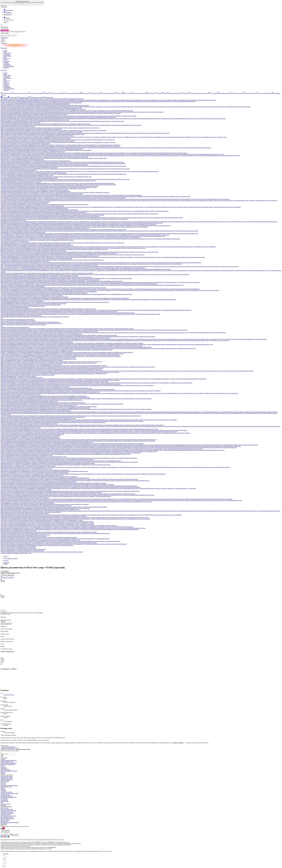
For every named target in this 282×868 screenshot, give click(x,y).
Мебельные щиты (40, 160)
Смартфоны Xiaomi (41, 336)
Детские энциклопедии (51, 311)
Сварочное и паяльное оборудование (10, 186)
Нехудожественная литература (8, 310)
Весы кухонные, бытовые (15, 105)
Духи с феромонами (25, 304)
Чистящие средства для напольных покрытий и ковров (160, 371)
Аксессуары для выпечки (49, 141)
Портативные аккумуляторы (28, 343)
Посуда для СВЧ (42, 138)
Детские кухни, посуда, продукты (243, 221)
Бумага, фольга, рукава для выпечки (65, 141)
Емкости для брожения (88, 147)
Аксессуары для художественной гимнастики (81, 257)
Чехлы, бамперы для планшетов (64, 337)
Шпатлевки (28, 158)
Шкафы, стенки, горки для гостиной (50, 356)
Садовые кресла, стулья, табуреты (84, 355)
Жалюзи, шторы (5, 368)
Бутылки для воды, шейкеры (43, 258)
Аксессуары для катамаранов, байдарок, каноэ (211, 266)
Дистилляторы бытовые (205, 147)
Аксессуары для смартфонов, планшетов (11, 339)
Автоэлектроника (5, 215)
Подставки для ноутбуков (27, 117)
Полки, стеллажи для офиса (115, 281)
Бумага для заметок (24, 279)
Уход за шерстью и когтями (74, 273)
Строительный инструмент (108, 93)
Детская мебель (4, 361)
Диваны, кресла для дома (20, 130)
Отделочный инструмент (7, 192)
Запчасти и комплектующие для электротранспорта (13, 322)
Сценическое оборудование (7, 294)
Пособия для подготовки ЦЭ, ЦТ (62, 312)
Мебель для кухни (5, 127)
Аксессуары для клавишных (8, 295)
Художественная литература (8, 314)
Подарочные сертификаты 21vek (9, 323)
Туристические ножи (65, 264)
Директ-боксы (36, 294)
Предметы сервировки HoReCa (139, 282)
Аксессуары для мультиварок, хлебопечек (78, 106)
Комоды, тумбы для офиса (88, 281)
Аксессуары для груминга (11, 273)
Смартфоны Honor (61, 336)
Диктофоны (60, 341)
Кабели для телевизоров (32, 113)
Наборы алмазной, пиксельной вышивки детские (122, 224)
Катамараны (29, 266)
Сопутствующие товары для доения (86, 207)
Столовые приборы (66, 139)
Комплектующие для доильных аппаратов (66, 207)
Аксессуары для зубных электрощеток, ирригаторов (132, 248)
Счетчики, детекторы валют (36, 285)
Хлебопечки (100, 101)
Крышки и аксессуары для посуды (54, 138)
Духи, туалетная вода (12, 232)
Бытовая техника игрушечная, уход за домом (223, 221)
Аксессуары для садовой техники (114, 200)
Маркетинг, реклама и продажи (18, 308)
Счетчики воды (32, 170)
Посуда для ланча (56, 146)
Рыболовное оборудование (7, 269)
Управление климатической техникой (116, 163)
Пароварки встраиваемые (209, 100)
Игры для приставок (22, 118)
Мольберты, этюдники (174, 290)
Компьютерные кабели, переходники (162, 344)
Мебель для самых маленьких (8, 225)
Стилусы (31, 344)
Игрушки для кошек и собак (68, 270)
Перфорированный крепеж (47, 166)
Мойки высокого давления (164, 196)
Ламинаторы (18, 277)
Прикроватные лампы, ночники (36, 367)
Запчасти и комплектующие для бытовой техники (13, 316)
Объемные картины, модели (56, 289)
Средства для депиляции (37, 240)
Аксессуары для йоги (17, 253)
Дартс (61, 287)
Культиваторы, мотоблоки (41, 196)
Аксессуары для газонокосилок (234, 200)
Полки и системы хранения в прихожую (36, 131)
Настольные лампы (49, 367)
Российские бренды (187, 233)
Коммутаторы (63, 345)
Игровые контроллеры (33, 118)
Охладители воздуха (45, 330)
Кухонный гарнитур (9, 126)
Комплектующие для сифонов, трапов (174, 154)
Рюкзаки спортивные (156, 262)
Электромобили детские (86, 229)
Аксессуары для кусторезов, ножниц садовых (133, 200)
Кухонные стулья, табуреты (11, 355)
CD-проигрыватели (68, 341)
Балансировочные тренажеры (98, 253)
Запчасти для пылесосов (35, 317)
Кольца (2, 298)
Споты (56, 367)
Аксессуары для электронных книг (101, 337)
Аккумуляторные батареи (62, 343)
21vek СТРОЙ (7, 53)
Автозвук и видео (5, 213)
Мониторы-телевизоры (29, 108)
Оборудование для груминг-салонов (41, 273)
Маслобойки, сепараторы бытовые (80, 105)
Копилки (8, 150)
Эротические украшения (38, 306)
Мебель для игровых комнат (77, 227)
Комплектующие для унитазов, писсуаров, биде (122, 154)
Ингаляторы (27, 246)
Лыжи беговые (23, 254)
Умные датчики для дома (60, 347)
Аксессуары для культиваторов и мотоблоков (199, 200)
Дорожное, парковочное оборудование (80, 216)
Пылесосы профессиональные (37, 184)
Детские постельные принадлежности (47, 225)
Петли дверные (42, 172)
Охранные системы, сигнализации (72, 349)
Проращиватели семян (66, 105)
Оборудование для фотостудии (8, 112)
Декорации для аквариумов (51, 274)
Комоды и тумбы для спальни (49, 359)
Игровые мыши (95, 118)
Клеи (81, 176)
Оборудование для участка (7, 197)
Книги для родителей (111, 311)
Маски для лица (70, 234)
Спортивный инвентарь (7, 257)
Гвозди (22, 166)
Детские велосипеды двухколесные (28, 229)
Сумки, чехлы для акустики (222, 340)
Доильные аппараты (51, 207)
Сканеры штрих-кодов (63, 285)
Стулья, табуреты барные (33, 127)
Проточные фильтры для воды (33, 153)
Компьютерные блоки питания (43, 116)
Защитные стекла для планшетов (180, 339)
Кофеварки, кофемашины (34, 102)
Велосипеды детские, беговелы (44, 229)
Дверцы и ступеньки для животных (270, 270)
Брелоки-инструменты (103, 264)
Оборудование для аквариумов (36, 274)
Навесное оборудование (33, 200)
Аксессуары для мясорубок (134, 106)
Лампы (115, 367)
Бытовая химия (4, 371)
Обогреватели (91, 330)
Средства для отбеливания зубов (90, 248)
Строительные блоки (28, 159)
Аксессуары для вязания (51, 291)
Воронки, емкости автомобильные (164, 217)
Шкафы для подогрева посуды (160, 100)
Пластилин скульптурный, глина (138, 290)
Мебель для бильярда (44, 261)
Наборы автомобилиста (50, 216)
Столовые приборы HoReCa (72, 282)
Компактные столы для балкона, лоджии (216, 137)
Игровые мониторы (75, 118)
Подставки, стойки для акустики (207, 340)
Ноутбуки (6, 62)
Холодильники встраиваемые (44, 100)
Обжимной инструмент (23, 190)
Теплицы (52, 199)
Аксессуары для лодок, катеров (166, 266)
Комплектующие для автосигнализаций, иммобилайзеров (32, 219)
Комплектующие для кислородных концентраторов (167, 246)
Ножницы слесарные (58, 187)
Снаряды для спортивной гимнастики (102, 257)
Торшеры (26, 367)
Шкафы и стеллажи (5, 352)
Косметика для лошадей (49, 275)
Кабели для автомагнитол (152, 213)
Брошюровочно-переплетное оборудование (33, 277)
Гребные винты (113, 266)
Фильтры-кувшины (78, 149)
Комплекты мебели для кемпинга (19, 265)
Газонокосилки (31, 196)
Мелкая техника (5, 105)
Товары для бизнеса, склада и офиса (199, 93)
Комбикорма (98, 207)
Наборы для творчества (49, 224)
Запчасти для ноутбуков (28, 319)
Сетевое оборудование (6, 345)
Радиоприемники (36, 340)
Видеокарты (33, 116)
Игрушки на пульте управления (20, 221)
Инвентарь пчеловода (62, 208)
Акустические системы (69, 340)
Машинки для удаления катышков (115, 328)
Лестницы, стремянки (17, 204)
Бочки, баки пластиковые (182, 199)
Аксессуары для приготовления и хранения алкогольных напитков (139, 147)
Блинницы (134, 101)
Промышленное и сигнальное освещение (18, 180)
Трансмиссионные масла (27, 212)
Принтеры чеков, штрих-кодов (50, 285)
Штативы (119, 110)
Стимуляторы (73, 302)
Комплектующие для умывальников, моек (99, 154)
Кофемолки (52, 102)
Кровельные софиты (58, 162)
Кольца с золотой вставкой (100, 298)
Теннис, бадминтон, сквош (7, 260)
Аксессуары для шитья (86, 291)
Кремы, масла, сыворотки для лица (16, 234)
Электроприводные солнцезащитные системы (91, 368)
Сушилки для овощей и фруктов (30, 105)
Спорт (165, 93)
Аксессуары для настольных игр (87, 287)
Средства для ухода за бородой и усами (97, 236)
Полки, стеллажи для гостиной (67, 356)
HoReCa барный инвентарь (7, 283)
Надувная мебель (64, 134)
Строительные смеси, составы (62, 158)
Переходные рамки (29, 213)
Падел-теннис (100, 260)
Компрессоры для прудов (79, 197)
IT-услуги (26, 327)
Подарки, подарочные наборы (12, 151)
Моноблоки (25, 114)
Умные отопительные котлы (126, 348)
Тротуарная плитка (39, 159)
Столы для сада (81, 134)
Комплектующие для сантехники (9, 154)
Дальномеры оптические (48, 293)
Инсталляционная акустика (136, 340)
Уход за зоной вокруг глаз (48, 234)
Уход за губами (106, 234)
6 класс (35, 312)
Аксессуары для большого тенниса (84, 260)
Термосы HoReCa (144, 283)
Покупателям (7, 14)
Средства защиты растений (46, 205)
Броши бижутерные (82, 233)
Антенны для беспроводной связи (133, 345)
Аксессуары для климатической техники (71, 334)
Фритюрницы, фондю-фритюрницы (174, 101)
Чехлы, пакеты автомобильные (19, 217)
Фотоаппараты (14, 110)
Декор (2, 369)
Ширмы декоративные (96, 369)
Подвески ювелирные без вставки (96, 299)
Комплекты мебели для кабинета (99, 365)
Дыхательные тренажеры (36, 246)
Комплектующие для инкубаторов (37, 207)
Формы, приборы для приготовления (82, 145)
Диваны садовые (78, 121)
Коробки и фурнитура (6, 172)
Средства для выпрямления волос (113, 237)
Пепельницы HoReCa (134, 283)
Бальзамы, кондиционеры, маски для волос (30, 236)
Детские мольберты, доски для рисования (145, 224)
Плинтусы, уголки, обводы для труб (39, 171)
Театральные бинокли (36, 293)
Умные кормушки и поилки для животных (173, 348)
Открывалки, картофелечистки (52, 105)
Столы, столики (14, 127)
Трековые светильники (56, 180)
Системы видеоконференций (51, 278)
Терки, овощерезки (29, 145)
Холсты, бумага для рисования (116, 290)
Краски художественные (75, 290)
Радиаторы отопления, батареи (70, 163)
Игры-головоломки (38, 287)
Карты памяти (35, 110)
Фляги (95, 264)
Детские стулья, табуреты (61, 355)
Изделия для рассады (58, 205)
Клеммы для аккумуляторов (102, 211)
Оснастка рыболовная (82, 267)
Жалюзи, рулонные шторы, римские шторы (19, 368)
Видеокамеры (21, 110)
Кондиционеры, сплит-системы (32, 330)
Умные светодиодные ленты (109, 347)
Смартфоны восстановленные (20, 336)
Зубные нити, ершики (60, 248)
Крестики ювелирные (20, 299)
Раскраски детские (39, 224)
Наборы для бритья (49, 151)
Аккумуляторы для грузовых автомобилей (55, 211)
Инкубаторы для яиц (23, 207)
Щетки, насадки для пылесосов (43, 332)
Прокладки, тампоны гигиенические (18, 250)
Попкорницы (192, 101)
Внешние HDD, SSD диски (29, 120)
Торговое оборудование (155, 285)
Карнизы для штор (43, 368)
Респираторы (49, 249)
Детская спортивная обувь (151, 230)
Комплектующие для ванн (61, 154)
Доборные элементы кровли (70, 162)
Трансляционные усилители (150, 340)
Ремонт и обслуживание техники (9, 324)
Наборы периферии (38, 344)
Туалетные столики (49, 125)
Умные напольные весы (190, 348)
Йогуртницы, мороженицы (120, 101)
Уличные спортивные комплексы (53, 256)
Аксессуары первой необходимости (93, 217)
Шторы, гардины (34, 368)
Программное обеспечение (109, 117)
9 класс (46, 312)
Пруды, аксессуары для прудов (42, 197)
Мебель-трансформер (6, 129)
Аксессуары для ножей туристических (80, 264)
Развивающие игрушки (157, 221)
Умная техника (4, 348)
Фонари (123, 264)
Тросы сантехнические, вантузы (15, 156)
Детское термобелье (113, 230)
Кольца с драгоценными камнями (85, 298)
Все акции (4, 48)
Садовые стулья (25, 134)
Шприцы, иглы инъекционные (81, 252)
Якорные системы (121, 266)
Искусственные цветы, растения (48, 369)
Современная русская (133, 314)
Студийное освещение (42, 112)
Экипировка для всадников (23, 275)
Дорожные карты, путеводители (150, 264)
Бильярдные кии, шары (20, 261)
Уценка (5, 50)
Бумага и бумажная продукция (8, 279)
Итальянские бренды (126, 233)
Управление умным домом (17, 347)
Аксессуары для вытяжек (24, 335)
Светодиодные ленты (208, 118)
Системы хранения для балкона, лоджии (116, 137)
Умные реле (119, 347)
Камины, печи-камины (31, 163)
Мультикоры (30, 294)
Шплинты (110, 166)
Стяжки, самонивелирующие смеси (46, 158)
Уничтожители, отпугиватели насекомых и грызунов (102, 199)
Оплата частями (9, 10)
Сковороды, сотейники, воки (18, 138)
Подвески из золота (110, 299)
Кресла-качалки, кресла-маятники (98, 130)
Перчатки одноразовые (67, 249)
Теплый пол (81, 163)
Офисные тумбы (86, 365)
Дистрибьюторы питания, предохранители (115, 213)
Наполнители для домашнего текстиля (106, 372)
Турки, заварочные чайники (8, 149)
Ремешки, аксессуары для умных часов (63, 109)
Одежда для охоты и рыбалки (86, 242)
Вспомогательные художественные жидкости (157, 290)
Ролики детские (76, 229)
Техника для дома (5, 331)
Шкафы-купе (24, 352)
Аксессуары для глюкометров (208, 246)
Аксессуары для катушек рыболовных (135, 267)
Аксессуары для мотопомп (114, 195)
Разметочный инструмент (7, 191)
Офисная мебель (5, 281)
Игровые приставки (12, 118)
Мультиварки (37, 101)
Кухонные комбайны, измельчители (33, 104)
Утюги (46, 328)
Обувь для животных (189, 270)
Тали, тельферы (36, 183)
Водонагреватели (13, 153)
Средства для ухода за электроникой (101, 113)
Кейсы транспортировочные (125, 294)
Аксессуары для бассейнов (30, 203)
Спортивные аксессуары (7, 258)
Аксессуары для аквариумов (133, 274)
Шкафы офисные (61, 365)
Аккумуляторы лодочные (103, 266)
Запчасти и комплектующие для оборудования (113, 197)
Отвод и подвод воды (43, 155)
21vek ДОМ (6, 54)
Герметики (22, 176)
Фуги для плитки (65, 171)
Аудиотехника (4, 340)
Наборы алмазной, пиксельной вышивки (27, 289)
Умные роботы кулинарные (59, 348)
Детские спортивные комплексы (61, 227)
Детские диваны (70, 121)
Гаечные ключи (35, 187)
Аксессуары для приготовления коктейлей (52, 142)
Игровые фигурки (264, 221)
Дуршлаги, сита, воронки (66, 145)
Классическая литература (33, 314)
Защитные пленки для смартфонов (102, 339)
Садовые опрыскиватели (27, 199)
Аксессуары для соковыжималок (226, 106)
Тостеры (58, 101)
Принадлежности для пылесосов (27, 332)
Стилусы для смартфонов (117, 339)
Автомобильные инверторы (45, 215)
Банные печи (50, 163)
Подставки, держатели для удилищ (97, 267)
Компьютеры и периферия (36, 93)
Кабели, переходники (115, 113)
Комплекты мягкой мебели (89, 121)
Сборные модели (158, 223)
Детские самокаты (57, 229)
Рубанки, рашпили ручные (79, 188)
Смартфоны (6, 63)
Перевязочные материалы (48, 252)
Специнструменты (63, 190)
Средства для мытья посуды (124, 371)
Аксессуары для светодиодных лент (87, 180)
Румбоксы (57, 224)
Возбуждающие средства (36, 304)
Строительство (85, 93)
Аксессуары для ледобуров (80, 269)
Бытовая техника (6, 93)
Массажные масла (15, 304)
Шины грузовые (31, 209)
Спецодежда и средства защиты (9, 193)
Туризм (2, 262)
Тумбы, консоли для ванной (17, 357)
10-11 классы (51, 312)
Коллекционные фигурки (184, 118)
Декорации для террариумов (182, 274)
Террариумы (82, 274)
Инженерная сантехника (7, 155)
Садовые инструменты (6, 204)
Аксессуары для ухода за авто (148, 217)
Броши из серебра (35, 300)
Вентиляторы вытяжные (160, 330)
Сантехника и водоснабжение (72, 93)
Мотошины (51, 209)
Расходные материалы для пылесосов (78, 332)
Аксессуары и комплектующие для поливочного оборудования (149, 199)
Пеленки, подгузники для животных (121, 270)
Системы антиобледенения (100, 163)
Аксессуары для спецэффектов (110, 294)
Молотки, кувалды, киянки (51, 188)
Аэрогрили (19, 101)
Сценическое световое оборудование (49, 294)
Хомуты (80, 166)
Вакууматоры (41, 105)
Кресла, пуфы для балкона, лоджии (197, 137)
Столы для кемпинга (48, 265)
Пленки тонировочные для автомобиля (74, 217)
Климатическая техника (7, 330)
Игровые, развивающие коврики (171, 221)
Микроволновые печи (28, 101)
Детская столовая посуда (108, 139)
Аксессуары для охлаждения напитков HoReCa (81, 283)
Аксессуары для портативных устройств (11, 343)
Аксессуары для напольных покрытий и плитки (13, 171)
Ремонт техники (28, 324)
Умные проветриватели (139, 348)
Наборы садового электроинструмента (180, 196)
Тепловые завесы (99, 330)
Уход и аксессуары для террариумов (166, 274)
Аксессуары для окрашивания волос (131, 237)
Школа (5, 52)
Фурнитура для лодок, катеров (134, 266)
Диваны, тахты (12, 121)
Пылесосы (6, 67)
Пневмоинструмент (111, 184)
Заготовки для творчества (110, 289)
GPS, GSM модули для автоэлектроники (57, 219)
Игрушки (3, 221)
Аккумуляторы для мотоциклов (74, 211)
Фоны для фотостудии (30, 112)
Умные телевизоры (25, 348)
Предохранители (100, 168)
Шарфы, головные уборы (39, 242)
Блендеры (21, 104)
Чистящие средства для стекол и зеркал (72, 371)
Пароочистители (51, 331)
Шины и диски (4, 209)
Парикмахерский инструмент (114, 236)
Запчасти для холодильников (49, 316)
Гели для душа (14, 238)
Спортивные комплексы (28, 256)
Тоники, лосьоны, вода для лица (33, 234)
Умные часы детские (33, 109)
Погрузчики (111, 183)
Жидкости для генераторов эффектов (93, 294)
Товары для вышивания (12, 291)
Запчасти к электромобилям (119, 229)
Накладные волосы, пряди (159, 236)
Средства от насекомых (206, 371)
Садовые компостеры (83, 199)
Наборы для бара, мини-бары (90, 142)
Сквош (95, 260)
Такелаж (42, 183)
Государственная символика (8, 315)
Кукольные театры (128, 221)
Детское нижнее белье (59, 230)
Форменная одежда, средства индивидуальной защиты (14, 249)
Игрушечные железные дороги (106, 221)
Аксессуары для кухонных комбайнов (118, 106)
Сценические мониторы (20, 294)
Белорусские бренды (168, 233)
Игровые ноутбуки (43, 118)
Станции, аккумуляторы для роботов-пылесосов (99, 332)
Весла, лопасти (62, 266)
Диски (46, 209)
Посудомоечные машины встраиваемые (61, 100)
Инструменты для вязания (38, 291)
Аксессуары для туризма (115, 264)
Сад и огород (4, 199)
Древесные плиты (57, 160)
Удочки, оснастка (5, 267)
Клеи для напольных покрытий (49, 176)
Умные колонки (47, 341)
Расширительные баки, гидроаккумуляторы (176, 153)
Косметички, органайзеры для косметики (23, 245)
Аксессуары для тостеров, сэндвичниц (99, 106)
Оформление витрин (178, 285)
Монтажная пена (29, 176)
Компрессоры (18, 184)
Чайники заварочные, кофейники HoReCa (120, 282)
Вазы (57, 369)
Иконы (89, 150)
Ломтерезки (67, 104)
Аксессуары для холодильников (54, 335)
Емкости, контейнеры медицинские (64, 252)
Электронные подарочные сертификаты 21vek (50, 323)
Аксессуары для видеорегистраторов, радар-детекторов (81, 219)
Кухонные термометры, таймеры (52, 145)
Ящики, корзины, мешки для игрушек (121, 227)
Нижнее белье (8, 242)
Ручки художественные (45, 290)
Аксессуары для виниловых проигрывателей (106, 340)
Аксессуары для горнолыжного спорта (100, 254)
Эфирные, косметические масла (26, 232)
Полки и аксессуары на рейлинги (69, 146)
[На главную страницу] (5, 31)
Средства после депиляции (50, 240)
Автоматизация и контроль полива (124, 199)
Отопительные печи (42, 163)
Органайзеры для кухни (33, 146)
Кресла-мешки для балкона (43, 137)
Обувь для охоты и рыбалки (24, 244)
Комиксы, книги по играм (63, 311)
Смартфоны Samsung (51, 336)
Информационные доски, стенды (103, 278)
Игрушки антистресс (10, 223)
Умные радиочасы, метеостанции (153, 348)
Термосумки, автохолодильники (43, 264)
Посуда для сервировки (85, 139)
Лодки (12, 266)
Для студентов (74, 312)
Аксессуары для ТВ (69, 113)
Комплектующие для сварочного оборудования (71, 186)
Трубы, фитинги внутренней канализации (44, 156)
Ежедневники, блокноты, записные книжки (40, 279)
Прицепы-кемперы (196, 262)
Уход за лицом (4, 234)
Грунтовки (86, 158)
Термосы (20, 264)
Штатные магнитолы (140, 213)
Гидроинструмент (103, 183)
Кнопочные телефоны (138, 336)
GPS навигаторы (33, 215)
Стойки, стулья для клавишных (39, 295)
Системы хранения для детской (104, 227)
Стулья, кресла (60, 130)
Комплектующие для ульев (28, 208)
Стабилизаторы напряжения (77, 344)
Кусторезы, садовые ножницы (55, 196)
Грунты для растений (34, 205)
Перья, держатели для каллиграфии (60, 290)
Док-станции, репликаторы (191, 344)
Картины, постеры (15, 150)
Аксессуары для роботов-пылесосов (60, 332)
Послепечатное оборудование (8, 277)
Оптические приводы (97, 116)
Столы (2, 125)
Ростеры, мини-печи (108, 101)
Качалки (86, 227)
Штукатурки (34, 158)
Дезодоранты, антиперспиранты (86, 238)
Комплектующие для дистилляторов (165, 147)
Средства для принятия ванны (133, 238)
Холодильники (7, 65)
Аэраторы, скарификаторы (104, 196)
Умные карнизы (135, 347)
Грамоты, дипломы (94, 279)
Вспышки (46, 110)
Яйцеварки (186, 101)
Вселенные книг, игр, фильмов (160, 310)
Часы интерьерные (35, 369)
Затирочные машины (94, 183)
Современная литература (21, 314)
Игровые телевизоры (85, 118)
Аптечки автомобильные (38, 216)
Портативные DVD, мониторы (81, 213)
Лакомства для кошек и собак (36, 270)
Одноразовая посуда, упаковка (95, 146)
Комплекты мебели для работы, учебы (50, 281)
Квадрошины (57, 209)
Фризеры (129, 101)
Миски (118, 145)
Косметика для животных (87, 273)
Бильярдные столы (9, 261)
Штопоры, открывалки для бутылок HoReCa (41, 283)
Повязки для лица (56, 249)
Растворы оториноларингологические (133, 246)
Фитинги (208, 155)
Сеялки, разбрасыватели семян (132, 196)
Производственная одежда (64, 193)
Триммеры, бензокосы (14, 196)
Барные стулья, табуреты (24, 355)
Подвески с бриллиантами (152, 299)
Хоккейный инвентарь (61, 254)
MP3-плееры (54, 341)
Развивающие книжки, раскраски (37, 311)
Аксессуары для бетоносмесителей (48, 195)
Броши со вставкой (9, 300)
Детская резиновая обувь (164, 230)
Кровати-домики (119, 353)
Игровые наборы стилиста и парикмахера (52, 223)
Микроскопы (19, 293)
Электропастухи (174, 207)
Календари (77, 279)
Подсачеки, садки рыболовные (61, 269)
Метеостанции (170, 330)
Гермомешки (69, 258)
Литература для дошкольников (98, 311)
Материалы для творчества (123, 289)
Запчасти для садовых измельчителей (40, 201)
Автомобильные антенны (66, 215)
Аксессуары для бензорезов (33, 195)
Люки (2, 182)
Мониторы (21, 108)
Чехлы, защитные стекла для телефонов (55, 339)
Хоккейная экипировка (73, 254)
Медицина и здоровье (57, 310)
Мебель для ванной (5, 357)
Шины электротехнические (45, 168)
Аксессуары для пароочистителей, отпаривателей (195, 332)
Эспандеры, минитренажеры (51, 253)
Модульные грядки (73, 199)
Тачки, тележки (27, 204)
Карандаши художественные (32, 290)
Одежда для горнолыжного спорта (118, 254)
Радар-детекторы (56, 215)
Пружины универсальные (119, 166)
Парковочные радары (78, 215)
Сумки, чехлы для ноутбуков (77, 117)
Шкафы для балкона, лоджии (88, 137)
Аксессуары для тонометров (194, 246)
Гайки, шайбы (57, 166)
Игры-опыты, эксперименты (121, 223)
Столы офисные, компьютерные (29, 281)
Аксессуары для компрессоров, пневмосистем (70, 184)
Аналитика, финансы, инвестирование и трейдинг (52, 308)
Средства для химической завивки (96, 237)
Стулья (2, 355)
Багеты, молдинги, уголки (46, 175)
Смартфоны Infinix (90, 336)
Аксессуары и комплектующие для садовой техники (14, 200)
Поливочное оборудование (14, 199)
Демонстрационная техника (8, 278)
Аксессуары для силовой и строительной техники (13, 195)
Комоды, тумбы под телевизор (19, 360)
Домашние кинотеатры (58, 340)
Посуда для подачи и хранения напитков (51, 139)
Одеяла (21, 372)
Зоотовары (186, 93)
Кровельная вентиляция (118, 162)
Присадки (48, 212)
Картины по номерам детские (102, 224)
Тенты (163, 262)
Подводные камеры (31, 269)
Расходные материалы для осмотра (133, 252)
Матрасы (12, 353)
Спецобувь (80, 193)
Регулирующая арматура (140, 155)
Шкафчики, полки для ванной (46, 357)
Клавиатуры (26, 344)
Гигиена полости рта (6, 248)
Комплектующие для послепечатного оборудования (79, 277)
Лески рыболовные (40, 267)
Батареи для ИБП (66, 344)
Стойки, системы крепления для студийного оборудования (148, 112)
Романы (150, 314)
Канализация (4, 156)
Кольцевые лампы (20, 112)
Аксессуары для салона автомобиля (123, 217)
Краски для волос (23, 237)
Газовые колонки (21, 163)
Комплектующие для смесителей (192, 154)
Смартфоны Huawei (71, 336)
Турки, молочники (46, 149)
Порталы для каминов (148, 330)
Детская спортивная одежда (101, 230)
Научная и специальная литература (111, 310)
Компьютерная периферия (7, 344)
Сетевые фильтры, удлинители (104, 344)
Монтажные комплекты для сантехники (124, 155)
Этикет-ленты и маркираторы (76, 285)
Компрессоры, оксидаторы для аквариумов (68, 274)
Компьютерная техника (6, 114)
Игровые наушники (114, 118)
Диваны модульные (61, 121)
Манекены (94, 291)
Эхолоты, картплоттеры (20, 269)
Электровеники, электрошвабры (63, 331)
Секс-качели (63, 303)
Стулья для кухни (22, 127)
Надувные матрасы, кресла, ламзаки (130, 262)
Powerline (79, 345)
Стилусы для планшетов (223, 339)
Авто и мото (127, 93)
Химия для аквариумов (107, 274)
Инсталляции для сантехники (20, 155)
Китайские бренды (136, 233)
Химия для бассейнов (42, 203)
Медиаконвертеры (105, 345)
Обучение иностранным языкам (93, 312)
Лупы (29, 293)
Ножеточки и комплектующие (42, 143)
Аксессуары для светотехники (70, 180)
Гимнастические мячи (63, 253)
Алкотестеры (13, 216)
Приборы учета (4, 170)
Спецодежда (74, 193)
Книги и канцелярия (250, 93)
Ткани (117, 372)
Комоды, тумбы (4, 123)
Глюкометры (98, 246)
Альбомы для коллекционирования (185, 289)
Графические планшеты (19, 290)
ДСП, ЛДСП (32, 160)
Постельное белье (48, 372)
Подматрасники (84, 353)
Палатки (6, 262)
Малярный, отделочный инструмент (42, 192)
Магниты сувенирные (82, 150)
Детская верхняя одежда (71, 230)
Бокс (14, 257)
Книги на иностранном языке (80, 314)
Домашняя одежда (58, 242)
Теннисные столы (38, 260)
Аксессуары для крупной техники (9, 335)
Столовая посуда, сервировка (8, 139)
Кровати (17, 353)
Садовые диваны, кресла (14, 134)
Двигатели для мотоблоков (45, 200)
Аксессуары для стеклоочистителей (217, 332)
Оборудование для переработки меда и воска (46, 208)
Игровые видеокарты (65, 118)
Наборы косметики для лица (150, 234)
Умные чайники (49, 348)
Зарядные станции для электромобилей (133, 211)
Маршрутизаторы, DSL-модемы (20, 345)
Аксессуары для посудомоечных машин (72, 335)
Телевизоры (6, 61)
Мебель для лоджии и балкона (8, 137)
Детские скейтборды (67, 229)
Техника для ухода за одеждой (8, 328)
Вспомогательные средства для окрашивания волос (59, 237)
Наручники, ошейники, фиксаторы (18, 303)
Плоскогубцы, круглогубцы (36, 190)
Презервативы (102, 252)
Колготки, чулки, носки (17, 242)
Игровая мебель (5, 122)
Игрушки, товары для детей (139, 93)
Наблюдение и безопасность (8, 349)
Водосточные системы (33, 162)
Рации (27, 285)
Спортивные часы (31, 258)
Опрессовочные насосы (234, 155)
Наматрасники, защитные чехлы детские (79, 361)
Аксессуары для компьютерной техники (11, 117)
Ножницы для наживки (165, 269)
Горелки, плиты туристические (42, 262)
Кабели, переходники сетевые (117, 345)
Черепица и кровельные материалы (19, 162)
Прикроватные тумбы (21, 123)
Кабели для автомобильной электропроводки (116, 219)
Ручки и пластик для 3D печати (96, 289)
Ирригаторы (29, 248)
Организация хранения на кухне (9, 146)
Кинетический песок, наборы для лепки (85, 224)
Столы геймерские (133, 118)
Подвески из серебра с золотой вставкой (135, 299)
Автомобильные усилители (49, 213)
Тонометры (21, 246)
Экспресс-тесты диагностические (150, 252)
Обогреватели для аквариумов (93, 274)
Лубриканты (121, 252)
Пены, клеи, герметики (6, 176)
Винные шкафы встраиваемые (175, 100)
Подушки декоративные (79, 372)
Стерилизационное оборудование (89, 331)
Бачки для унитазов (139, 154)
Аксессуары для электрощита (30, 168)
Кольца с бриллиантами (71, 298)
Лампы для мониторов (220, 118)
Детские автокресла (95, 216)
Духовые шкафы (32, 100)
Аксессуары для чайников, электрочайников (62, 149)
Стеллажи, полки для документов (73, 365)
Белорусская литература (67, 314)
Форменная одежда (74, 242)
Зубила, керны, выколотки (81, 187)
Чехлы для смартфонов (71, 339)
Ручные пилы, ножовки (38, 188)
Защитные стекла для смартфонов (85, 339)
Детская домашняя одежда (34, 230)
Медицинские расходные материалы (10, 252)
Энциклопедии (172, 310)
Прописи (23, 312)
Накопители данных (6, 120)
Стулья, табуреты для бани (99, 355)
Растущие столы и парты (78, 125)
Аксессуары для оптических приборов (63, 293)
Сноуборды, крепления (84, 254)
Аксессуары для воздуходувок (218, 200)
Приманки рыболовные (51, 267)
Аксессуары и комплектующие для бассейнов (12, 203)
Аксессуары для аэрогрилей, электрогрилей (207, 106)
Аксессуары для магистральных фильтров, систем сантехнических (120, 153)
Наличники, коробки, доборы (19, 172)
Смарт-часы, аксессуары (7, 109)
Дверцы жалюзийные (101, 137)
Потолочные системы (14, 175)
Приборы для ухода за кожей (117, 234)
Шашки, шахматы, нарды (26, 287)
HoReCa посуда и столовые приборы (10, 282)
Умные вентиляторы (71, 348)
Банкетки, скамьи (66, 131)
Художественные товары (7, 290)
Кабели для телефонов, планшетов (258, 339)
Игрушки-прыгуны (207, 221)
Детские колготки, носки (47, 230)
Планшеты (20, 114)
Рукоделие (3, 291)
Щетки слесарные (92, 187)
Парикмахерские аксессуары (129, 236)
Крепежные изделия (6, 166)
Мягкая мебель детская (71, 228)
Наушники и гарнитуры (20, 341)
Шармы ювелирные (10, 299)
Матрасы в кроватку (33, 225)
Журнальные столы (59, 125)
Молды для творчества (136, 289)
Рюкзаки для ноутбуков (64, 117)
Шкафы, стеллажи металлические (17, 285)
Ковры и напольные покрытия (8, 373)
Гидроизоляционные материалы (85, 162)
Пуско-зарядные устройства (116, 211)
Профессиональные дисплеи (75, 108)
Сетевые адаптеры (72, 345)
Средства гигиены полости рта (40, 248)
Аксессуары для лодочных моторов (88, 266)
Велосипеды (7, 58)
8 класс (42, 312)
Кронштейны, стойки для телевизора (36, 360)
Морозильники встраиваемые (129, 100)
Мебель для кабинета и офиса (8, 365)
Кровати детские (52, 228)
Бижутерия (3, 233)
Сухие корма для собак (10, 270)
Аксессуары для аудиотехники (165, 340)
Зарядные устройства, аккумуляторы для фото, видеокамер (88, 110)
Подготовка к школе (106, 312)
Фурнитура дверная (51, 172)
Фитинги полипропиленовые (158, 153)
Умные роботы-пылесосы (14, 348)
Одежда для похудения (85, 253)
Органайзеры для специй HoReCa (87, 282)
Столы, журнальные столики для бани (94, 125)
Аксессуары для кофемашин (61, 106)
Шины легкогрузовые (21, 209)
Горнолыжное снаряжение (33, 254)
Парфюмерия (4, 232)
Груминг (3, 273)
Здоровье (160, 93)
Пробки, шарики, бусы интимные (31, 302)
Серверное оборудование (61, 114)
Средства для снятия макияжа (81, 234)
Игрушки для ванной (184, 221)
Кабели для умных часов (79, 109)
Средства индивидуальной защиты (25, 193)
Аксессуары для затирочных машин (99, 195)
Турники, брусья (18, 256)
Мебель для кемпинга (6, 265)
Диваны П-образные (37, 121)
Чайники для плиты (36, 149)
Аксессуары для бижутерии (114, 233)
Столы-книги (138, 125)
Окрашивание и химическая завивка (10, 237)
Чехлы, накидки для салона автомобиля (37, 217)
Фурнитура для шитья (74, 291)
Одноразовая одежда (85, 249)
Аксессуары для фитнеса (29, 253)
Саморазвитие (25, 310)
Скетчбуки (127, 290)
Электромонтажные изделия (8, 167)
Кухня (2, 126)
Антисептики (76, 249)
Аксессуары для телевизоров (8, 113)
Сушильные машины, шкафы (84, 328)
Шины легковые (12, 209)
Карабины (94, 166)
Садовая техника (5, 196)
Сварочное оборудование (25, 186)
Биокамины (115, 330)
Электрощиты (19, 168)
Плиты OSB (22, 160)
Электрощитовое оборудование (8, 168)
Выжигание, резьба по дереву (67, 224)
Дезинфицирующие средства (246, 371)
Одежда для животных (178, 270)
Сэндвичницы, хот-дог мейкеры (48, 101)
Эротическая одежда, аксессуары (24, 306)
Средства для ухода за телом (25, 238)
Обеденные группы (130, 125)
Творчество (3, 289)
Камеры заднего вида (100, 219)
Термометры (55, 246)
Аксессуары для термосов (28, 264)
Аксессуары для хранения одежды (115, 242)
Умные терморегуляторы (145, 347)
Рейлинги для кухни (83, 146)
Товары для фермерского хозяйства (9, 207)
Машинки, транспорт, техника (76, 221)
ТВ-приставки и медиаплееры (42, 108)
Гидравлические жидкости (79, 212)
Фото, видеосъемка (5, 110)
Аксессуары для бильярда (32, 261)
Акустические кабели (193, 340)
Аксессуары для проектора (80, 113)
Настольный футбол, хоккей (53, 287)
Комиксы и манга (56, 314)
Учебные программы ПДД (118, 312)
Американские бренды (157, 233)
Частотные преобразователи (111, 168)
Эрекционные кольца (103, 302)
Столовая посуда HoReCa (153, 282)
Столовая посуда (75, 139)
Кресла (2, 351)
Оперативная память (24, 116)
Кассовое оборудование (167, 285)
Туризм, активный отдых (175, 93)
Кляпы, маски (56, 303)
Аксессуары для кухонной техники (9, 106)
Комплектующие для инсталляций (219, 155)
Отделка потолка (5, 175)
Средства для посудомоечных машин (91, 335)
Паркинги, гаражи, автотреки (91, 221)
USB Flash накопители (16, 120)
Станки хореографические (147, 257)
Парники (47, 199)
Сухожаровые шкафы (148, 246)
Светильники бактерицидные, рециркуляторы (112, 246)
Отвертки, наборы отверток (46, 187)
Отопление (3, 163)
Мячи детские (142, 223)
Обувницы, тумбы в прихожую (35, 123)
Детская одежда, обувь (6, 230)
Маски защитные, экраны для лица (37, 249)
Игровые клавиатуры (104, 118)
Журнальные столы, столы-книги (81, 130)
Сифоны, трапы (85, 154)
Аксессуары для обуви (37, 244)
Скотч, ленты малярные (58, 192)
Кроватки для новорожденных (35, 353)
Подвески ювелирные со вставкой (79, 299)
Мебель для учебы (5, 364)
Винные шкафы (69, 98)
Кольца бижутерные (46, 233)
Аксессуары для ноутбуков (40, 117)
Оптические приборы (6, 293)
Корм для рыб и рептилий (21, 274)
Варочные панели (23, 100)
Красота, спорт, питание (126, 310)
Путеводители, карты (82, 310)
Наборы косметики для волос (66, 236)
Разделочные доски (39, 145)
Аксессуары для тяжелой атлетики (121, 257)
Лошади (3, 275)
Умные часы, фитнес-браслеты (45, 109)
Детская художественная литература (19, 311)
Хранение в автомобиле (108, 217)
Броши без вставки (18, 300)
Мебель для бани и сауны (7, 135)
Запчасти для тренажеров (29, 320)
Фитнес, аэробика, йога (6, 253)
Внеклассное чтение (16, 312)
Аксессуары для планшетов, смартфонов (82, 337)
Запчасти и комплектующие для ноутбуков (11, 319)
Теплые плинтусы (88, 163)
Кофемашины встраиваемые (97, 100)
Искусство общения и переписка (88, 308)
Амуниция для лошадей (11, 275)
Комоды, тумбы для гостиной (33, 356)
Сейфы (39, 281)
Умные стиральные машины (37, 348)
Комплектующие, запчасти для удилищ (116, 267)
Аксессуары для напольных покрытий (134, 171)
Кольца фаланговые (40, 298)
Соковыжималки (45, 102)
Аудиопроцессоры (130, 213)
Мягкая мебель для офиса (66, 281)
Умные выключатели (78, 347)
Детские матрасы (61, 228)
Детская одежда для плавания (125, 230)
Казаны (160, 264)
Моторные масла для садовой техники (154, 200)
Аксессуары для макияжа (7, 245)
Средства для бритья (69, 240)
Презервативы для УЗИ (112, 252)
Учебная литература (6, 312)
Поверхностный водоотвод (46, 162)
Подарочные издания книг (94, 314)
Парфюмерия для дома (39, 232)
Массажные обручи (74, 253)
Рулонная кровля (107, 162)
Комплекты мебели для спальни (23, 359)
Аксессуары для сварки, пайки (90, 186)
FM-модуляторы (38, 213)
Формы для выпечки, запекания (25, 141)
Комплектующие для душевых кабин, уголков (212, 154)
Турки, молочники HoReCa (103, 282)
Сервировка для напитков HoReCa (60, 283)
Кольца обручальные (19, 298)
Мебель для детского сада (83, 228)
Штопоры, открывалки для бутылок (106, 142)
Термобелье (26, 242)
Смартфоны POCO (80, 336)
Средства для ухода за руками (52, 238)
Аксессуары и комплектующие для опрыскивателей (202, 199)
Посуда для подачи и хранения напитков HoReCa (187, 282)
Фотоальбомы (23, 150)
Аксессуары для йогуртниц (189, 106)
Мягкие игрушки (57, 221)
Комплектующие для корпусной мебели (108, 133)
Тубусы (199, 290)
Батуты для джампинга (111, 253)
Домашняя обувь (8, 244)
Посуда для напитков (20, 139)
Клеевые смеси (21, 158)
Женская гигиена (5, 250)
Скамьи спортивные (39, 256)
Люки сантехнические (167, 155)
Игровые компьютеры (40, 114)
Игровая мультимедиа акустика (157, 118)
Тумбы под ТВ (75, 123)
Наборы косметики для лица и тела (69, 238)
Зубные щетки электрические (18, 248)
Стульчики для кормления (78, 127)
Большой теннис (71, 260)
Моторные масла (16, 212)
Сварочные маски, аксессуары (51, 186)
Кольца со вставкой (50, 298)
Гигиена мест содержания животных (204, 270)
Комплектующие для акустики (180, 340)
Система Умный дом (6, 347)
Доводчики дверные (61, 172)
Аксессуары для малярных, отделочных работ (86, 192)
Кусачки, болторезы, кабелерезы (51, 190)
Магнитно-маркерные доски (22, 278)
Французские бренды (146, 233)
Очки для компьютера (52, 117)
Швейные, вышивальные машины (63, 328)
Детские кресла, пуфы (41, 351)
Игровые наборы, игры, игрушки (106, 223)
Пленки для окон (75, 368)
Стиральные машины (9, 66)
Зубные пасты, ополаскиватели (74, 248)
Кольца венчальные (9, 298)
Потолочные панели (25, 175)
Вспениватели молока (60, 102)
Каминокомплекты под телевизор (54, 360)
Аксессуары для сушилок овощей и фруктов (171, 106)
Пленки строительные (103, 192)
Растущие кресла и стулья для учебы (52, 364)
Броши (2, 300)
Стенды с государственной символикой (31, 315)
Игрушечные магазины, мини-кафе (33, 223)
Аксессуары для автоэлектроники (9, 219)
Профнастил (100, 162)
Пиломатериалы (66, 160)
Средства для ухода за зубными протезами (108, 248)
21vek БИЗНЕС (7, 56)
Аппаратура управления (83, 168)
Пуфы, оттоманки (60, 351)
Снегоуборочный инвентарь (81, 204)
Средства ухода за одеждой (100, 242)
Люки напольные (26, 182)
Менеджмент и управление (32, 308)
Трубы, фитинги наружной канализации (65, 156)
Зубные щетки (51, 248)
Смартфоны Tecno (99, 336)
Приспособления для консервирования (60, 147)
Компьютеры (31, 114)
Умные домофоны (126, 347)
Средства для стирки (13, 371)
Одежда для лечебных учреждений (98, 249)
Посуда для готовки (6, 138)
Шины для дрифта (40, 209)
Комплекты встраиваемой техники (113, 100)
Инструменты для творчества (169, 289)
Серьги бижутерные (36, 233)
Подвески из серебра (120, 299)
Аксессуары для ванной (69, 357)
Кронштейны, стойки (20, 113)
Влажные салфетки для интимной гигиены (55, 250)
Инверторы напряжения (90, 344)
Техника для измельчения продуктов (10, 104)
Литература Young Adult (46, 314)
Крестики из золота (31, 299)
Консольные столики (119, 125)
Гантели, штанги (40, 253)
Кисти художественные (87, 290)
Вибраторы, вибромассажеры (15, 302)
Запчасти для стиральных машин (34, 316)
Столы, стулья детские (15, 364)
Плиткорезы (16, 192)
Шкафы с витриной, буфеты (62, 352)
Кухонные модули (18, 126)
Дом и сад (119, 93)
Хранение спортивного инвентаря (184, 257)
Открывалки (73, 147)
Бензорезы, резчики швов (68, 183)
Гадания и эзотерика (101, 287)
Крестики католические (65, 299)
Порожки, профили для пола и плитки (79, 171)
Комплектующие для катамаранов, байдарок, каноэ (186, 266)
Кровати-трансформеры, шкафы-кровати (105, 353)
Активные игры (150, 223)
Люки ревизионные (8, 182)
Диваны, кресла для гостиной (18, 356)
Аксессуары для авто (6, 217)
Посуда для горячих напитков (33, 139)
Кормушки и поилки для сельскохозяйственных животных (116, 207)
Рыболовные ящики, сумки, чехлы (44, 269)
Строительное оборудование (8, 184)
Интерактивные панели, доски (36, 278)
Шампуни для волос (14, 236)
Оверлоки (74, 328)
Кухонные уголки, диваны (49, 121)
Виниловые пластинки (123, 340)
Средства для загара (18, 241)
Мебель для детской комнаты (8, 228)
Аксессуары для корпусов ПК (110, 116)
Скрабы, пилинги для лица (96, 234)
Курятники (167, 207)
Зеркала (13, 359)
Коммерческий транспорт (7, 220)
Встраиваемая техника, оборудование (10, 100)
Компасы (92, 264)
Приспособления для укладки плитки (98, 171)
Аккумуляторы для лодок (88, 211)
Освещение (3, 367)
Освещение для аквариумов (119, 274)
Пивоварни (80, 147)
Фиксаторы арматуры (102, 166)
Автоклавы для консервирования (151, 101)
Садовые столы (68, 125)
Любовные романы (143, 314)
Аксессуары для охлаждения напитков (73, 142)
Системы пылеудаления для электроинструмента (94, 184)
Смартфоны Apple (32, 336)
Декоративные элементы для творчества (152, 289)
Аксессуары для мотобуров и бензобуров (131, 195)
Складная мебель (62, 262)
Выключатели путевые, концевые (60, 168)
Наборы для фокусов (134, 223)
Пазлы (44, 287)
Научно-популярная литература (44, 310)
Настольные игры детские (20, 224)
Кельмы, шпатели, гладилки (26, 192)
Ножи (16, 143)
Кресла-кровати (69, 351)
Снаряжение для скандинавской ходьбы (39, 257)
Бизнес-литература (5, 308)
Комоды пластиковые (84, 123)
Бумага (17, 279)
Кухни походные (72, 134)
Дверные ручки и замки (32, 172)
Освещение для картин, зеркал (124, 367)
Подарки (3, 151)
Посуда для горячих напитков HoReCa (55, 282)
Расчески (139, 236)
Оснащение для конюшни (71, 275)
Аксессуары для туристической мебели (172, 264)
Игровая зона (4, 118)
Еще (5, 22)
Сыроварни (162, 101)
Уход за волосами (5, 236)
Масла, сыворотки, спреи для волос (50, 236)
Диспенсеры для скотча (69, 192)
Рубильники (93, 168)
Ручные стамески (68, 188)
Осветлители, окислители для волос (37, 237)
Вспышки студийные (107, 112)
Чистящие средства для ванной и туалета (92, 371)
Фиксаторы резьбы (75, 176)
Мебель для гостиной (6, 356)
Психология (19, 310)
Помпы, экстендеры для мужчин (85, 302)
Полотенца (65, 372)
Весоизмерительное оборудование (92, 285)
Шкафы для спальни (71, 359)
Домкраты (56, 184)
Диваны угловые (28, 121)
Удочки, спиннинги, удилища (16, 267)
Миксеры (55, 104)
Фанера (27, 160)
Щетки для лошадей (60, 275)
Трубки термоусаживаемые (39, 167)
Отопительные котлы (11, 163)
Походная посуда (55, 264)
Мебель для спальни (6, 359)
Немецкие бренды (177, 233)
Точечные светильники (45, 180)
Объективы (41, 110)
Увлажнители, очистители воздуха (67, 330)
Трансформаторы (73, 168)
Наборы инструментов (18, 187)
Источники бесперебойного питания (52, 344)
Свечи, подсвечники (75, 369)
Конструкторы (9, 221)
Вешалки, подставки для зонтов (54, 131)
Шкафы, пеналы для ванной (31, 357)
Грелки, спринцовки (94, 252)
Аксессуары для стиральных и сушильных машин (170, 332)
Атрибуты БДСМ (5, 303)
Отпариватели (51, 328)
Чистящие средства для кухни (109, 371)
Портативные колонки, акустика (34, 341)
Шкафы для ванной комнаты (109, 352)
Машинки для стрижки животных (58, 273)
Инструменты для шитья (63, 291)
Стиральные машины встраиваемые (35, 328)
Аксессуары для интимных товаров (52, 304)
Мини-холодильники (78, 98)
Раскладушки (91, 353)
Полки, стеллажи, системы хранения (48, 130)
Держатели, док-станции (75, 343)
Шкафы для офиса (77, 281)
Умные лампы (69, 347)
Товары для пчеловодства (7, 208)
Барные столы (15, 125)
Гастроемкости (67, 138)
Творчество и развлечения (7, 224)
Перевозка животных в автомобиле (139, 270)
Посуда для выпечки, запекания (9, 141)
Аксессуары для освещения (148, 367)
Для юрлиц (8, 12)
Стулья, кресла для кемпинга (35, 265)
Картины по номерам (11, 289)
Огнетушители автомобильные (24, 216)
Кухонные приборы (19, 145)
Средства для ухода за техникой (242, 106)
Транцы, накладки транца (72, 266)
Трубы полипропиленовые (144, 153)
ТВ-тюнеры (61, 113)
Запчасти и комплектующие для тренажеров (12, 320)
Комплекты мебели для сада (36, 134)
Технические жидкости (6, 212)
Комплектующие (5, 116)
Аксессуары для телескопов (80, 293)
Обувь (2, 244)
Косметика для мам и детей (38, 238)
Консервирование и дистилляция (9, 147)
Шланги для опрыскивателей (222, 199)
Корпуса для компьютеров (79, 116)
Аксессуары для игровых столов (71, 287)
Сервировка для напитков (17, 142)
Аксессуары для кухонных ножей (26, 143)
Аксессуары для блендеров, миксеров (150, 106)
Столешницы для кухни (29, 126)
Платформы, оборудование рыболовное (136, 269)
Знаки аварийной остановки (63, 216)
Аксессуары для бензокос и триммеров (251, 200)
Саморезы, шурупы (15, 166)
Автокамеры (75, 209)
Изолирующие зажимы (52, 167)
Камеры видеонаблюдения (21, 349)
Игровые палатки (29, 227)
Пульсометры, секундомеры (20, 258)
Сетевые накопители (48, 120)
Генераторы (29, 183)
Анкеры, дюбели (28, 166)
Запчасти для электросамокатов (34, 322)
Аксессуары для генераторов (82, 195)
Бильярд (3, 261)
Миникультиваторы (153, 196)
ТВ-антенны (55, 113)
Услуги (5, 59)
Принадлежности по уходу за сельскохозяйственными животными (147, 207)
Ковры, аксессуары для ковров (35, 373)
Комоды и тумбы (68, 130)
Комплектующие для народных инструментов (56, 297)
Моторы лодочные (36, 266)
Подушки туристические (145, 262)
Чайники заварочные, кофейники (23, 149)
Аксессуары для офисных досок (67, 278)
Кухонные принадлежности (7, 145)
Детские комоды (44, 228)
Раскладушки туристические (184, 262)
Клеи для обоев (37, 176)
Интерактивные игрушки (34, 221)
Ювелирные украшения (225, 93)
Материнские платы (56, 116)
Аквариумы (12, 274)
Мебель (47, 93)
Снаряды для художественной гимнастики (59, 257)
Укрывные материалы (170, 199)
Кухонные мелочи (112, 145)
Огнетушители (38, 193)
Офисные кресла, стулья (15, 281)
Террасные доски (48, 160)
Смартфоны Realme (109, 336)
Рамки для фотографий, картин (34, 150)
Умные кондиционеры (82, 348)
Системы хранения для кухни (92, 127)
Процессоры (89, 116)
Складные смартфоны (149, 336)
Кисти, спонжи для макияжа (41, 245)
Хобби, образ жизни (148, 310)
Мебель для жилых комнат (7, 130)
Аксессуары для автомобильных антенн (94, 215)
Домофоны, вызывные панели (47, 349)
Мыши (21, 344)
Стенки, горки (17, 352)
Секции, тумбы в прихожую (19, 131)
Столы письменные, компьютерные (28, 125)
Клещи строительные (69, 187)
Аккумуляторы (4, 211)
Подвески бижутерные (71, 233)
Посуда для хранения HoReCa (167, 282)
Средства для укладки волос (81, 236)
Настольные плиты (60, 98)
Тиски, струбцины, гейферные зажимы (22, 188)
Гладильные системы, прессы (99, 328)
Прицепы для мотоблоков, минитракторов (63, 200)
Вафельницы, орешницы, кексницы (88, 101)
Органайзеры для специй (46, 146)
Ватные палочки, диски (163, 234)
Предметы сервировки (96, 139)
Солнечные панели (163, 211)
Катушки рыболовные (29, 267)
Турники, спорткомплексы (7, 256)
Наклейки (82, 279)
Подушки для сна (15, 372)
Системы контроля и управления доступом (92, 349)
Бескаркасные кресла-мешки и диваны (105, 121)
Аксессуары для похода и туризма (9, 264)
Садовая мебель (4, 134)
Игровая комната (5, 227)
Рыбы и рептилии (5, 274)
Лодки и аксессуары (6, 266)
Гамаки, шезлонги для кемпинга (70, 265)
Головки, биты (27, 187)
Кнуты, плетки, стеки (32, 303)
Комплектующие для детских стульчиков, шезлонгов (157, 225)
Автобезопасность (5, 216)
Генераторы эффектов (63, 294)
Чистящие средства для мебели (139, 371)
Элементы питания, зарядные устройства (45, 343)
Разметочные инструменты (20, 191)
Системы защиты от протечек (153, 155)
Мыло (8, 238)
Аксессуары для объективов (110, 110)
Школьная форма (24, 230)
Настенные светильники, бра (65, 367)
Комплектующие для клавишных (23, 295)
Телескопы (25, 293)
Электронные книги (27, 337)
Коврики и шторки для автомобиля (55, 217)
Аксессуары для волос (146, 236)
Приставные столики (109, 125)
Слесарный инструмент (6, 187)
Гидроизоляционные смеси (77, 158)
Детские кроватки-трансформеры (42, 129)
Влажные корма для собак (22, 270)
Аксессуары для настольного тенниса (52, 260)
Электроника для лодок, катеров (150, 266)
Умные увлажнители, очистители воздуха (108, 348)
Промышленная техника (7, 286)
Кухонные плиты (31, 98)
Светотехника (4, 180)
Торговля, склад (5, 285)
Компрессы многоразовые (173, 238)
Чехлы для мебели (134, 133)
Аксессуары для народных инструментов (11, 297)
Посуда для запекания (38, 141)
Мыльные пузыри (19, 223)
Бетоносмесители (21, 183)
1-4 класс (27, 312)
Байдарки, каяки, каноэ (20, 266)
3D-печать (85, 289)
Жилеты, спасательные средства (231, 266)
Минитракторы (144, 196)
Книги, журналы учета (69, 279)
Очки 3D (89, 113)
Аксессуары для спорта (199, 257)
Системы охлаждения (67, 116)
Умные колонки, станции (30, 347)
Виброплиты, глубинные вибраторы (53, 183)
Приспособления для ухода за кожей (134, 234)
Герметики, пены (87, 176)
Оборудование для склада (119, 285)
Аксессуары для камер (55, 110)
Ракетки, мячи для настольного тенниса (24, 260)
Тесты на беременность (36, 252)
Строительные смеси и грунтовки (9, 158)
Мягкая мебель (4, 121)
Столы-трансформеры (56, 129)
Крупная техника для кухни (8, 98)
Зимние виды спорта (6, 254)
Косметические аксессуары (55, 245)
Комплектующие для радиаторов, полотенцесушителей (100, 155)
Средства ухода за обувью (64, 244)
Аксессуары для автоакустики (96, 213)
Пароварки (140, 101)
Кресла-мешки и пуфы (13, 351)
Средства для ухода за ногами (101, 238)
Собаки (2, 270)
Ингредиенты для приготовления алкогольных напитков (108, 147)
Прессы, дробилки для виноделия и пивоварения (186, 147)
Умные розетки (88, 347)
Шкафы (12, 352)
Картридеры (56, 120)
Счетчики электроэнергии (22, 170)
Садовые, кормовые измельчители (71, 196)
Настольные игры (15, 287)
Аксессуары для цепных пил (98, 200)
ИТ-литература (33, 310)
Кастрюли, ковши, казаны (31, 138)
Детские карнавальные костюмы (190, 230)
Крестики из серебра (41, 299)
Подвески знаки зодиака (165, 299)
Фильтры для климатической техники (51, 334)
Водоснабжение (5, 153)
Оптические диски (64, 120)
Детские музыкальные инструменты (142, 221)
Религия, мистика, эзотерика (95, 310)
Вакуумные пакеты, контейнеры (46, 106)
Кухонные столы (8, 125)
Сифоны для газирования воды (74, 102)
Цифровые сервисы (5, 327)
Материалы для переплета (59, 277)
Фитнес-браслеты (23, 109)
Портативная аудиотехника (7, 341)
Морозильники (39, 98)
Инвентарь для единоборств (22, 257)
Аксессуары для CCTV (34, 349)
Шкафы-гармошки (32, 352)
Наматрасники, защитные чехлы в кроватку (85, 363)
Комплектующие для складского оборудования (137, 285)
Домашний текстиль (6, 372)
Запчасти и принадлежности (264, 93)
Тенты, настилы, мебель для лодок (49, 266)
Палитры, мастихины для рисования (210, 290)
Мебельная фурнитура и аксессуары (10, 133)
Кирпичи (21, 159)
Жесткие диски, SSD (14, 116)
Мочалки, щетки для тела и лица (149, 238)
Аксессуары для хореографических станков (165, 257)
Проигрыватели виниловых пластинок (85, 340)
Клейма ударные (66, 191)
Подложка (27, 171)
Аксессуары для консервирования (42, 147)
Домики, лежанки (96, 270)
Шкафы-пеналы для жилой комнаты (46, 352)
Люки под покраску (36, 182)
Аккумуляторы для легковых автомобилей (34, 211)
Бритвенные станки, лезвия (24, 240)
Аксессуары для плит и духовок (38, 335)
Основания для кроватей (74, 353)
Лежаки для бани (69, 135)
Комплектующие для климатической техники (12, 334)
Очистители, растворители (64, 176)
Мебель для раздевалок (135, 257)
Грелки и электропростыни (88, 246)
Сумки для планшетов (211, 339)
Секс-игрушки (4, 302)
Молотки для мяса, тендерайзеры (99, 145)
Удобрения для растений (23, 205)
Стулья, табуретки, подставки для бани (23, 135)
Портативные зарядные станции (151, 211)
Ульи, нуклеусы (17, 208)
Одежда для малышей (176, 230)
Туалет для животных (106, 270)
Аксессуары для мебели (74, 133)
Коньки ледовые (15, 254)
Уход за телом (4, 238)
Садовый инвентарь (36, 204)
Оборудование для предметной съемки (92, 112)
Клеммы (17, 167)
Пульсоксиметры (47, 246)
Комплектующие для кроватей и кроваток (57, 133)
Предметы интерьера (47, 150)
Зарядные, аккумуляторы (177, 344)
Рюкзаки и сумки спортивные (58, 258)
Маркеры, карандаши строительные (53, 191)
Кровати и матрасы (5, 353)
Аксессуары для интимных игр (45, 303)
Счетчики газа (11, 170)
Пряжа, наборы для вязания (25, 291)
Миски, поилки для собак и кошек (83, 270)
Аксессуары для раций (107, 285)
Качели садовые (56, 134)
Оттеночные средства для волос (80, 237)
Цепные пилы (23, 196)
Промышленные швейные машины (36, 286)
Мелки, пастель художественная (101, 290)
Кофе (5, 57)
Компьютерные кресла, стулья (37, 355)
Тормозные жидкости (67, 212)
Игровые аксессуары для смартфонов (133, 339)
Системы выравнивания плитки (116, 171)
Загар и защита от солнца (7, 241)
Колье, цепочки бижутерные (58, 233)
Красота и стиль (152, 93)
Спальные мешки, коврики (27, 262)
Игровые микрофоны (143, 118)
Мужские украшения (92, 233)
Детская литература (5, 311)
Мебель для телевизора (6, 360)
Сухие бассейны (92, 227)
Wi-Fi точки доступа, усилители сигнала (38, 345)
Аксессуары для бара (6, 142)
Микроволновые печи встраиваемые (80, 100)
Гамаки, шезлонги (47, 134)
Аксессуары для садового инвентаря (50, 204)
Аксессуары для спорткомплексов (139, 227)
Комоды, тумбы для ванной (49, 123)
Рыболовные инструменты (119, 269)
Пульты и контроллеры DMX (76, 294)
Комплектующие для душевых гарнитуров (154, 154)
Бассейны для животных (254, 270)
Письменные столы (26, 364)
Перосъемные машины (200, 207)
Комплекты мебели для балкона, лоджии (26, 137)
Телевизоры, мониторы (6, 108)
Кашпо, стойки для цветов (14, 369)
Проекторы (53, 108)
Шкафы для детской (20, 228)
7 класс (39, 312)
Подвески (3, 299)
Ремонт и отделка (95, 93)
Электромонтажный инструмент (9, 190)
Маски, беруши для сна (91, 372)
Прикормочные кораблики (152, 269)
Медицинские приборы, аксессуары (10, 246)
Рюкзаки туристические (73, 262)
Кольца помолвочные (29, 298)
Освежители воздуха (195, 371)
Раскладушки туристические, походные (88, 265)
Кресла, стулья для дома (98, 356)
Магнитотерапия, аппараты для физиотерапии (69, 246)
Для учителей (81, 312)
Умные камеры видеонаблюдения (45, 347)
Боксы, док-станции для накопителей (127, 116)
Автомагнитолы (13, 213)
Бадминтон (64, 260)
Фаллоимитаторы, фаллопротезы (61, 302)
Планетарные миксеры (47, 104)
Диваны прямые (20, 121)
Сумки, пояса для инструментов (50, 193)
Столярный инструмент (7, 188)
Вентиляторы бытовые (18, 330)
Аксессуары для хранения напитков (33, 142)
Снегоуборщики (115, 196)
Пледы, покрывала (58, 372)
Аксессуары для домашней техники (10, 332)
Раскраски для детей (75, 311)
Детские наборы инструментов (90, 223)
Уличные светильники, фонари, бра (104, 367)
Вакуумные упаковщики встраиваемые (193, 100)
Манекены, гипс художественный (188, 290)
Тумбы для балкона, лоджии (150, 137)
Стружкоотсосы (49, 184)
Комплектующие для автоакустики (65, 213)
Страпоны (95, 302)
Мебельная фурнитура (123, 133)
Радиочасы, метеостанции (25, 340)
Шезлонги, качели (108, 225)
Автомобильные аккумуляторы (16, 211)
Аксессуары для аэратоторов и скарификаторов (176, 200)
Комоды (10, 123)
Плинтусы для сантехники (74, 154)
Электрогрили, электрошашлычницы (70, 101)
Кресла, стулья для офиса (38, 365)
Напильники (61, 188)
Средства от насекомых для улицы (133, 264)
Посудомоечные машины (49, 98)
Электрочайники (24, 102)
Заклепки (63, 166)
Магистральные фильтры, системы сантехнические (91, 153)
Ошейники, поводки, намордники (52, 270)
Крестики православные (52, 299)
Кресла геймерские (124, 118)
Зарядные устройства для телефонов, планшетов (33, 339)
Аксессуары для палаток (15, 262)
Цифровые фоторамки (127, 110)
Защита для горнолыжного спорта (135, 254)
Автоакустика (21, 213)
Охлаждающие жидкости (39, 212)
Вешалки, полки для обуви (101, 281)
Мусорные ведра (153, 283)
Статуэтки (74, 150)
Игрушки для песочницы (196, 221)
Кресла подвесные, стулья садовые (58, 137)
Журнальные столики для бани (57, 135)
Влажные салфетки (162, 238)
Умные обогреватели (93, 348)
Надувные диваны (119, 121)
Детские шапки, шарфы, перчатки (85, 230)
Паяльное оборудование (38, 186)
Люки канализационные (82, 156)
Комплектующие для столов (26, 133)
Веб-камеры (115, 344)
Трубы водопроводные (55, 155)
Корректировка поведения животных (222, 270)
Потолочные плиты (35, 175)
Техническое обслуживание (23, 325)
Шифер (95, 162)
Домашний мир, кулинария (70, 310)
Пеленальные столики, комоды (64, 123)
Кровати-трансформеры (28, 129)
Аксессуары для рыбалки (93, 269)
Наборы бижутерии (102, 233)
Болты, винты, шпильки (72, 166)
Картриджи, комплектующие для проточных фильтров (64, 153)
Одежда (2, 242)
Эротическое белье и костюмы (8, 306)
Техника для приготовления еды (9, 101)
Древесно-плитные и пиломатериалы (10, 160)
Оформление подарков (59, 151)
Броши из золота (27, 300)
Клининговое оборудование (20, 286)
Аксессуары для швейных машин (120, 332)
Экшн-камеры (28, 110)
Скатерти (70, 372)
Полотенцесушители (33, 155)
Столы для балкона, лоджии (74, 137)
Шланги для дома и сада (39, 199)
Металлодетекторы (107, 349)
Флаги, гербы (18, 315)
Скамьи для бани (37, 135)
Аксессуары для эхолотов (106, 269)
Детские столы (41, 125)
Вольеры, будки (152, 270)
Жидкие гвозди (16, 176)
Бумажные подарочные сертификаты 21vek (28, 323)
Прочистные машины (28, 156)
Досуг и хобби (213, 93)
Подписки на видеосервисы (45, 113)
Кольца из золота (111, 298)
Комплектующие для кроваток (136, 225)
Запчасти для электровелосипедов (50, 322)
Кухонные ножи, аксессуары (8, 143)
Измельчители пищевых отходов (144, 100)
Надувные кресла (51, 351)
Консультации (20, 324)
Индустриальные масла (56, 212)
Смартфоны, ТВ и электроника (20, 93)
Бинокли (13, 293)
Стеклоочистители (76, 331)
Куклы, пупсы (65, 221)
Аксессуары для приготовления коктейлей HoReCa (106, 283)
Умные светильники (97, 347)
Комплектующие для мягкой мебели (89, 133)
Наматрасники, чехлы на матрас (59, 353)
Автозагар (25, 241)
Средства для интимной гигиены (117, 238)
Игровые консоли (50, 114)
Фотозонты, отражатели (76, 112)
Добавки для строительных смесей (98, 158)
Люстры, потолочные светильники (15, 367)
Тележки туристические (171, 262)
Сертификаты (276, 93)
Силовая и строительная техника (9, 183)
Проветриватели (122, 330)
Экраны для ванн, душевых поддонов (26, 154)
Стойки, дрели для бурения (82, 183)
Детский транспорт (5, 229)
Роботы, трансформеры (47, 221)
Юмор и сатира (156, 314)
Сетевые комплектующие (87, 345)
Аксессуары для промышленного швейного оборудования (143, 332)
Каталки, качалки (14, 229)
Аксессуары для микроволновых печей (28, 106)
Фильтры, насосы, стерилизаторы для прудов (61, 197)
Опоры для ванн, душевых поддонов (45, 154)
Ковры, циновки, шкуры (22, 373)
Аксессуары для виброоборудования (66, 195)
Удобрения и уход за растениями (9, 205)
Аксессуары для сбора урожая (66, 204)
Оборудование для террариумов (149, 274)
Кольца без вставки (60, 298)
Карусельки (50, 227)
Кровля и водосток (5, 162)
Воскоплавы (60, 240)
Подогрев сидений (178, 217)
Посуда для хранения (22, 146)
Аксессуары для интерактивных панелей (85, 278)
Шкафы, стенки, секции (33, 130)
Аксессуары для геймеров (171, 118)
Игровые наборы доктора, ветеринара (72, 223)
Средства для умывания (60, 234)
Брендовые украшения (11, 233)
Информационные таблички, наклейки (122, 278)
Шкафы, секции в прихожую (76, 352)
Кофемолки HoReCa (124, 283)
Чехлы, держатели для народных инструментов (33, 297)
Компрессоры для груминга (25, 273)
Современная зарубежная (121, 314)
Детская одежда (16, 230)
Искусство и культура (137, 310)
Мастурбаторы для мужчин (46, 302)
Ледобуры (71, 269)
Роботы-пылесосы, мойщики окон (38, 331)
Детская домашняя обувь (139, 230)
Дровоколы (121, 196)
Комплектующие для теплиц (61, 199)
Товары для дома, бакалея (57, 93)
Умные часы (16, 109)
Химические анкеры (87, 166)
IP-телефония (97, 345)
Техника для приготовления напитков (10, 102)
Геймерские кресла (50, 355)
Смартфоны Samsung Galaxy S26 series (123, 336)
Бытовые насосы (21, 153)
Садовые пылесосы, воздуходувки (88, 196)
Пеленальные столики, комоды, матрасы (67, 225)
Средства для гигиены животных (164, 270)
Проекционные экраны (62, 108)
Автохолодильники (136, 217)
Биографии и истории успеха (72, 308)
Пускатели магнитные (124, 168)
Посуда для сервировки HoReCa (27, 282)
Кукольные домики (119, 221)
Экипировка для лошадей (36, 275)
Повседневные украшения (24, 233)
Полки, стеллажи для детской (32, 228)
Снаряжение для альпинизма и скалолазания (109, 262)
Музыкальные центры (46, 340)
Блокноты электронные (57, 279)
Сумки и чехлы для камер (67, 110)
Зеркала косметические (67, 245)
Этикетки (87, 279)
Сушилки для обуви (129, 328)
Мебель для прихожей (6, 131)
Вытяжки (24, 98)
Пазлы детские (30, 224)
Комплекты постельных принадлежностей (33, 372)
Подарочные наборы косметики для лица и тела (32, 151)
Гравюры (80, 289)
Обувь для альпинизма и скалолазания (88, 262)
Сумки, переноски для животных (240, 270)
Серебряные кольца (120, 298)
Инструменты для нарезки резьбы (35, 191)
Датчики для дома (59, 349)
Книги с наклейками (85, 311)
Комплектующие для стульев (40, 133)
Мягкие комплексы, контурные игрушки (88, 256)
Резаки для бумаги (48, 277)
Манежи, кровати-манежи (84, 225)
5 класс (32, 312)
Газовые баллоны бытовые (180, 330)
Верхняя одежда (50, 242)
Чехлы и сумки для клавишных (55, 295)
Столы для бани (45, 135)
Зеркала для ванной (58, 357)
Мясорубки (61, 104)
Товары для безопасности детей (161, 133)
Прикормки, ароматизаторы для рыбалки (67, 267)
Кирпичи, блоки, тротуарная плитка (10, 159)
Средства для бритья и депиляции (9, 240)
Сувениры (3, 150)
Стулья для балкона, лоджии (181, 137)
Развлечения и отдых (6, 287)
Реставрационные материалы (151, 171)
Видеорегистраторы (14, 215)
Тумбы (14, 123)
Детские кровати (23, 353)
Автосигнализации (24, 215)
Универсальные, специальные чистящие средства (49, 371)
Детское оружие (256, 221)
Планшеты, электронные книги (8, 337)
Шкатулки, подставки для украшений (62, 150)
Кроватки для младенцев (21, 225)
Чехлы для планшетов (148, 339)
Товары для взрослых (238, 93)
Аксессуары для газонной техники (82, 200)
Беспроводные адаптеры (54, 345)
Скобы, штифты (36, 166)
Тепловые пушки (26, 184)
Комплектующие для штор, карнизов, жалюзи (59, 368)
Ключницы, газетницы (76, 131)
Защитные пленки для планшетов (197, 339)
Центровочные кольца (66, 209)
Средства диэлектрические (26, 167)
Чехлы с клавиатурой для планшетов (163, 339)
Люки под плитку (17, 182)
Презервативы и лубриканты (8, 307)
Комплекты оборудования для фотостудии (123, 112)
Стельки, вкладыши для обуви (50, 244)
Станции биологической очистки (93, 197)
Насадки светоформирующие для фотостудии (59, 112)
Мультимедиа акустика (13, 340)
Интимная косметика (6, 304)
